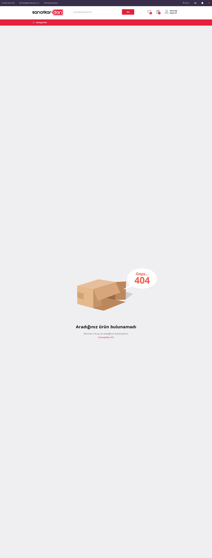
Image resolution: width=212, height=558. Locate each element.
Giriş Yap (173, 11)
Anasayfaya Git (106, 337)
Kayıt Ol (173, 13)
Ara (128, 12)
